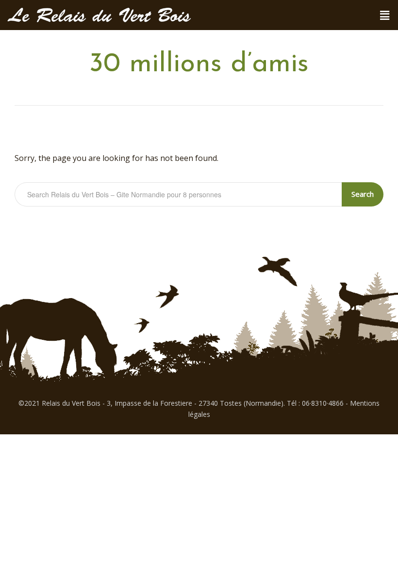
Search (362, 194)
